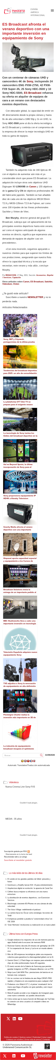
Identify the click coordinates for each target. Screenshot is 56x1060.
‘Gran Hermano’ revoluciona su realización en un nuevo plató (31, 925)
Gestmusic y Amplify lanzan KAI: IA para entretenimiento (29, 885)
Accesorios (41, 275)
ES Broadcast (32, 92)
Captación (16, 277)
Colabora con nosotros (14, 1040)
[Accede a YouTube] (23, 1056)
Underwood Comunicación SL (17, 1047)
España (34, 9)
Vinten (16, 284)
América (35, 12)
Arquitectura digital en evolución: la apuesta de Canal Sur (30, 888)
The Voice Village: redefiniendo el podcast (24, 910)
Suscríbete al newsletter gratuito (18, 860)
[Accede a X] (5, 1056)
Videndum (7, 284)
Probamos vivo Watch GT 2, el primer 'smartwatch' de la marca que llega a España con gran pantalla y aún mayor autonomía (29, 987)
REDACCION (11, 275)
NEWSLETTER (35, 297)
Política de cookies (11, 1037)
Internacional (38, 15)
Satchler (48, 281)
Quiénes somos (25, 1037)
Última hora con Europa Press (23, 934)
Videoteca (13, 782)
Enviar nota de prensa (33, 1040)
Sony (30, 81)
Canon (32, 186)
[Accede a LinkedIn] (14, 1056)
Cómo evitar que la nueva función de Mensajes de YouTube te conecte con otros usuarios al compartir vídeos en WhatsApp (30, 1001)
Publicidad (37, 1037)
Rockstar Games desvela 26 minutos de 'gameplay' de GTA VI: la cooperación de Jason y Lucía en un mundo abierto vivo (30, 948)
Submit (41, 755)
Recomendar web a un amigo (15, 857)
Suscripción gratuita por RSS (15, 851)
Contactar (46, 1040)
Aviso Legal (46, 1037)
